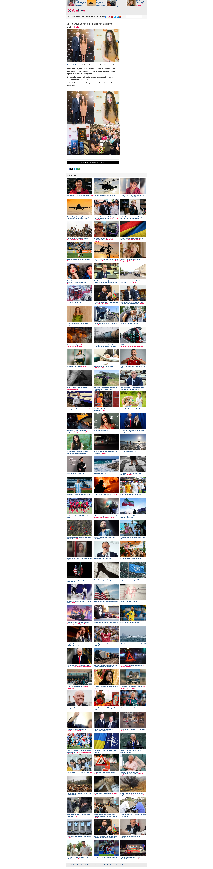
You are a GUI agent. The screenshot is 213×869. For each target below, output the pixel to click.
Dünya (83, 16)
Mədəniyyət (71, 64)
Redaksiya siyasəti (124, 864)
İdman (93, 16)
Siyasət (73, 16)
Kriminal (78, 16)
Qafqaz (88, 16)
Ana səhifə (70, 864)
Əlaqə (117, 864)
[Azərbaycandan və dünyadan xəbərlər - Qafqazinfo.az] (76, 10)
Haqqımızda (112, 864)
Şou (97, 16)
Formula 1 (102, 16)
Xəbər (68, 16)
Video (74, 864)
